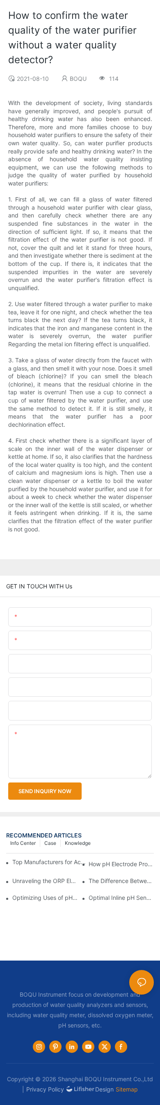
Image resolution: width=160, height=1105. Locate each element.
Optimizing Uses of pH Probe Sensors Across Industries (45, 897)
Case (50, 843)
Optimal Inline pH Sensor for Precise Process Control (121, 897)
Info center (23, 843)
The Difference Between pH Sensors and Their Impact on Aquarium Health (121, 880)
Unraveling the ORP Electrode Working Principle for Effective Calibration (45, 880)
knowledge (78, 843)
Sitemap (127, 1089)
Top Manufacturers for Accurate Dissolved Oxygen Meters (49, 861)
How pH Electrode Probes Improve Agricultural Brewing (121, 863)
